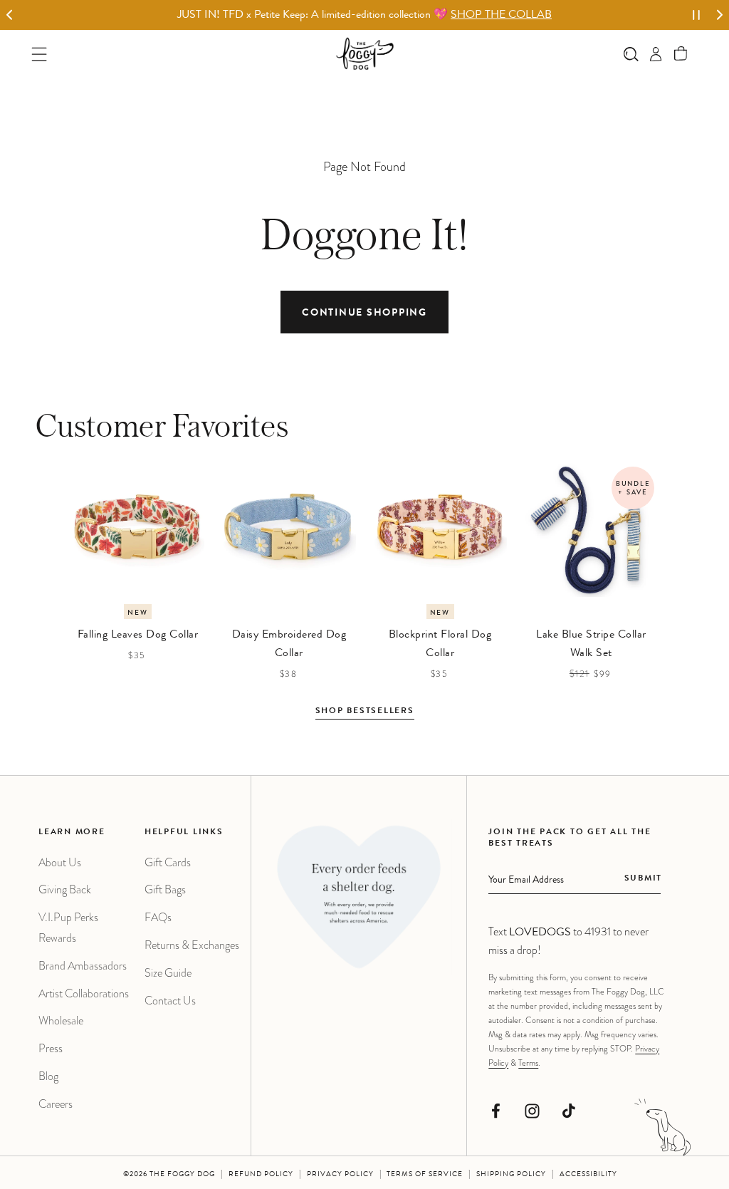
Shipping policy (511, 1174)
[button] (680, 53)
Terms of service (425, 1174)
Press (50, 1048)
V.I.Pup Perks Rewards (68, 927)
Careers (55, 1104)
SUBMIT (643, 879)
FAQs (158, 917)
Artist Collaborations (83, 993)
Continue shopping (364, 313)
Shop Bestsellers (364, 711)
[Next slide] (719, 15)
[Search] (631, 53)
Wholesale (60, 1020)
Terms (528, 1062)
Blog (48, 1076)
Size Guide (168, 973)
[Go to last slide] (9, 15)
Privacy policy (340, 1174)
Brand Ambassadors (82, 965)
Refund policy (261, 1174)
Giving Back (64, 889)
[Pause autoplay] (696, 15)
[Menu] (39, 53)
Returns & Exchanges (192, 945)
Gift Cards (168, 862)
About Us (59, 862)
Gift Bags (165, 889)
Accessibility (588, 1174)
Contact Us (170, 1000)
